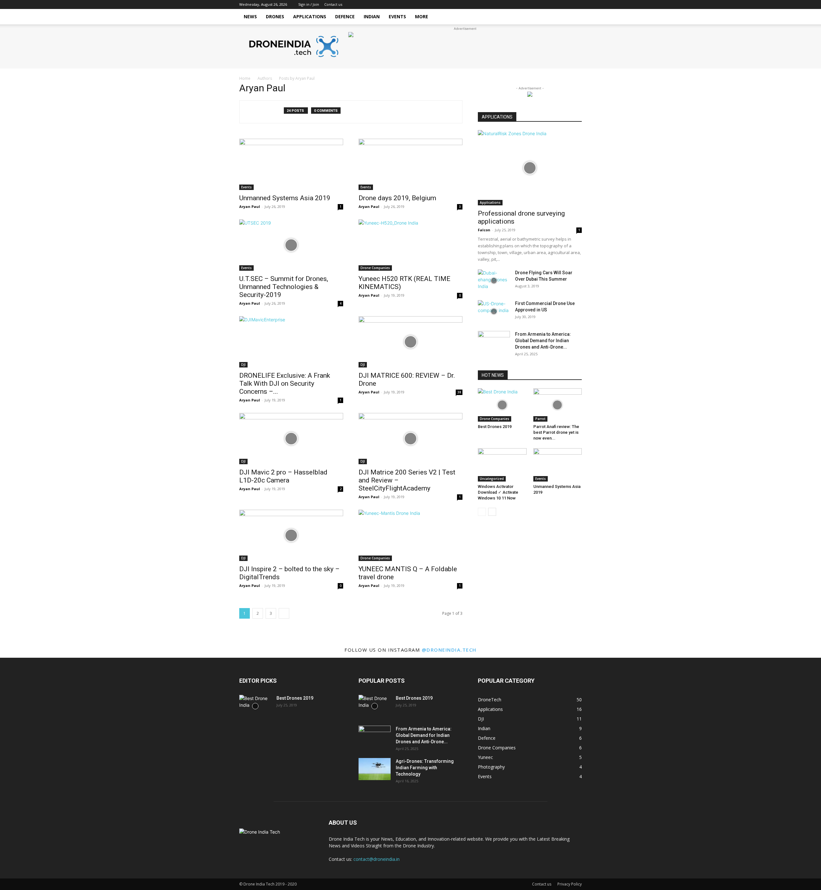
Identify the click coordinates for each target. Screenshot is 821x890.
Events (397, 16)
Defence (345, 16)
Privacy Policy (569, 884)
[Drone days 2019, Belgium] (410, 164)
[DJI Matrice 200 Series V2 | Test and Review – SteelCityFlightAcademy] (410, 438)
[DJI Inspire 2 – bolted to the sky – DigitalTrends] (291, 535)
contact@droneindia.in (376, 859)
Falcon (484, 229)
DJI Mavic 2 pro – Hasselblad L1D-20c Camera (283, 476)
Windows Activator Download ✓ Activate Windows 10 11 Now (498, 492)
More (421, 16)
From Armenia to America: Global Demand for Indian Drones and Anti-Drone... (543, 341)
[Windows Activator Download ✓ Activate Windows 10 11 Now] (502, 465)
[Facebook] (577, 4)
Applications (309, 16)
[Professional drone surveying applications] (530, 167)
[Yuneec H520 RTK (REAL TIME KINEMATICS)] (410, 245)
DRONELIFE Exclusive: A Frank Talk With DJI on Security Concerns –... (284, 383)
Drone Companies (375, 268)
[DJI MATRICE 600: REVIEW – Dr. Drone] (410, 341)
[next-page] (284, 613)
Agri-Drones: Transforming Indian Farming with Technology (425, 768)
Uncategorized (492, 478)
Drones (275, 16)
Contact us (333, 4)
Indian (372, 16)
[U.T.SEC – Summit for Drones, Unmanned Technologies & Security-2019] (291, 245)
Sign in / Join (308, 4)
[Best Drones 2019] (502, 405)
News (250, 16)
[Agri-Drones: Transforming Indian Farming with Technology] (375, 769)
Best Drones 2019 (495, 426)
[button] (574, 17)
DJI (243, 364)
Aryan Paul (249, 206)
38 (459, 392)
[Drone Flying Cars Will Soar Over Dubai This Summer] (494, 280)
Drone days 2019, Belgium (397, 198)
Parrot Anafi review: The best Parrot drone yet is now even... (556, 432)
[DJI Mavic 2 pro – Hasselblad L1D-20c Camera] (291, 438)
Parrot (540, 418)
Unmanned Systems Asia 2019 (284, 198)
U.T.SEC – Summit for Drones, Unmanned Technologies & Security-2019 (283, 287)
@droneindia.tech (449, 650)
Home (244, 78)
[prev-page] (482, 512)
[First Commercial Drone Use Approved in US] (494, 311)
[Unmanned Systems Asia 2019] (291, 164)
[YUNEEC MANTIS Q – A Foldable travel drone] (410, 535)
